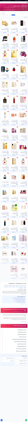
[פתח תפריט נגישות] (2, 420)
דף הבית (26, 4)
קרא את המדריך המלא (23, 321)
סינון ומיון (3, 13)
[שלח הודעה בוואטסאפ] (26, 420)
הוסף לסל (23, 32)
